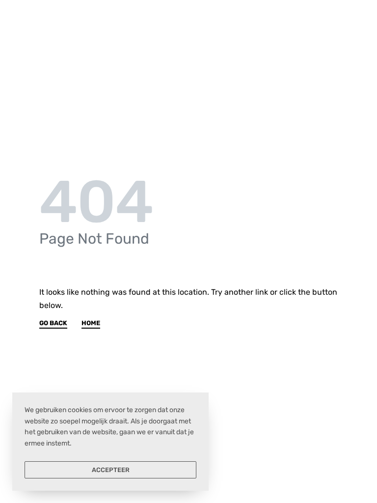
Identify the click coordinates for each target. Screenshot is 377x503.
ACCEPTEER (111, 470)
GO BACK (53, 323)
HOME (90, 323)
